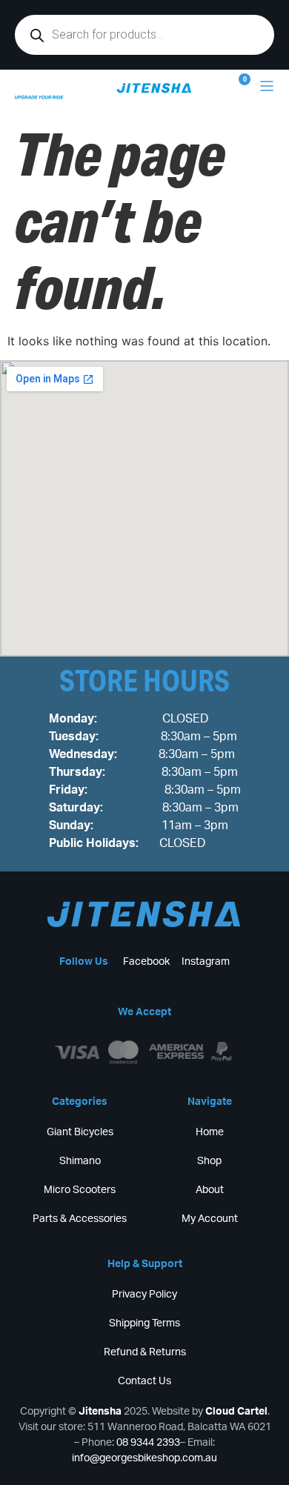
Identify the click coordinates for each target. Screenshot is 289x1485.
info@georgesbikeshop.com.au (144, 1458)
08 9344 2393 (148, 1443)
